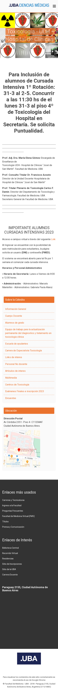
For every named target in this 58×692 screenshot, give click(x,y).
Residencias (8, 558)
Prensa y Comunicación (13, 527)
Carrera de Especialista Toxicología (23, 350)
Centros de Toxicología (17, 384)
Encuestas (10, 398)
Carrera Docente (10, 574)
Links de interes (13, 357)
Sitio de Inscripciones (12, 564)
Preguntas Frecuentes (12, 511)
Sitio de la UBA (9, 569)
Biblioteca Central (10, 548)
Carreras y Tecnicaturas (13, 500)
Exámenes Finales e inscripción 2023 (24, 391)
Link (53, 239)
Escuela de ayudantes (16, 343)
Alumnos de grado (14, 322)
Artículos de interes (15, 371)
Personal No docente (16, 364)
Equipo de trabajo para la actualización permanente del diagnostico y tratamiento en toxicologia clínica (28, 333)
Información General (15, 309)
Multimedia (11, 377)
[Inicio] (29, 5)
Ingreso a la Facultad (11, 505)
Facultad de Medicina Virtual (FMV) (18, 516)
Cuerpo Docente (13, 315)
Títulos (5, 521)
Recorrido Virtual (10, 553)
